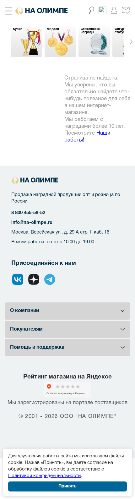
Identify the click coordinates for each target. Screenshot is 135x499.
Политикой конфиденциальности (44, 476)
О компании (24, 311)
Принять (67, 486)
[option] (26, 41)
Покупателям (26, 329)
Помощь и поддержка (37, 347)
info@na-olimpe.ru (31, 222)
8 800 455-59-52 (28, 213)
